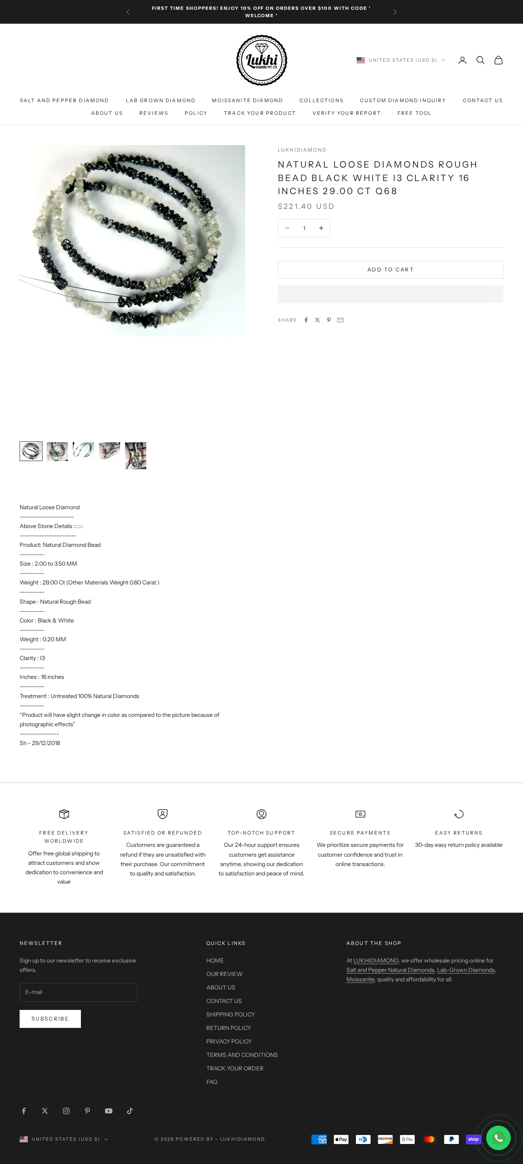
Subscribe (50, 1018)
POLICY (196, 113)
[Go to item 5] (135, 455)
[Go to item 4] (109, 451)
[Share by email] (340, 320)
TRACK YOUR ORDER (235, 1068)
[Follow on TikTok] (130, 1111)
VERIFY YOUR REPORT (347, 113)
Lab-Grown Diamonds (466, 970)
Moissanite (360, 979)
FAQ (211, 1082)
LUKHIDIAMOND (302, 150)
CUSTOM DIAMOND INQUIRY (403, 101)
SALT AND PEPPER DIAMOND (65, 101)
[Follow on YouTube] (109, 1111)
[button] (390, 294)
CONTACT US (483, 101)
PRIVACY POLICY (229, 1041)
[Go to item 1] (31, 451)
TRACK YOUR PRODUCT (260, 113)
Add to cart (390, 269)
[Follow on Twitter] (45, 1111)
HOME (215, 960)
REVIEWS (153, 113)
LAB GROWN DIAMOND (161, 101)
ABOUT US (107, 113)
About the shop (374, 943)
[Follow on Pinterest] (87, 1111)
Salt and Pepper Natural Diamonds (390, 970)
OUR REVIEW (224, 974)
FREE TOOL (415, 113)
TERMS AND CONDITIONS (242, 1055)
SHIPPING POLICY (230, 1014)
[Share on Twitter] (317, 320)
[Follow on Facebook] (24, 1111)
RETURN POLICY (228, 1028)
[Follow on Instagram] (66, 1111)
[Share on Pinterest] (329, 320)
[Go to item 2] (57, 451)
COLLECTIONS (321, 101)
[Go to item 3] (83, 450)
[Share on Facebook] (306, 320)
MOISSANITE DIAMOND (247, 101)
